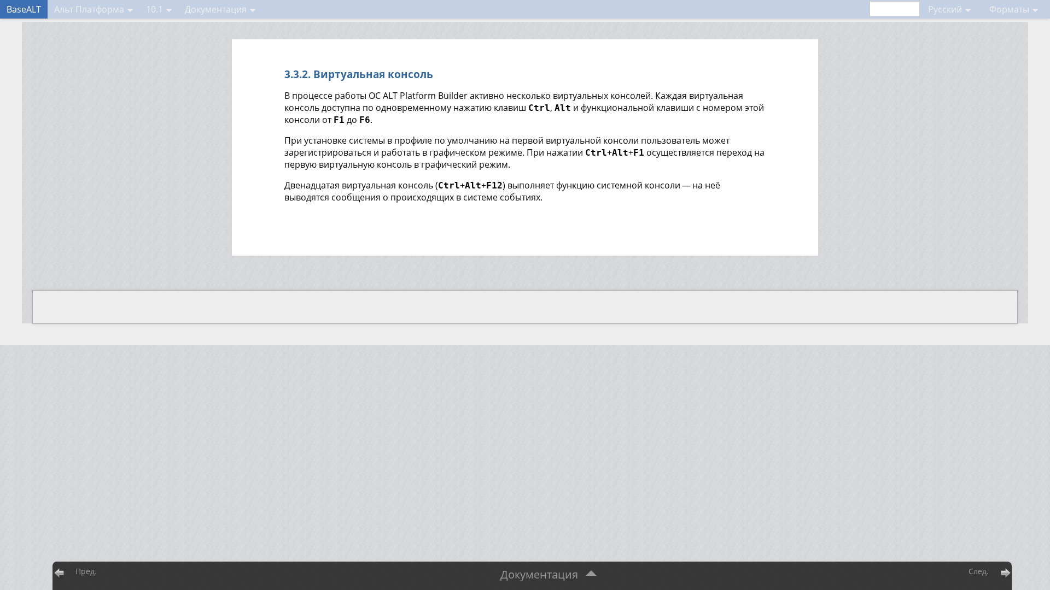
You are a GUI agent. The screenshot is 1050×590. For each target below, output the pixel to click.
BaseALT (24, 9)
